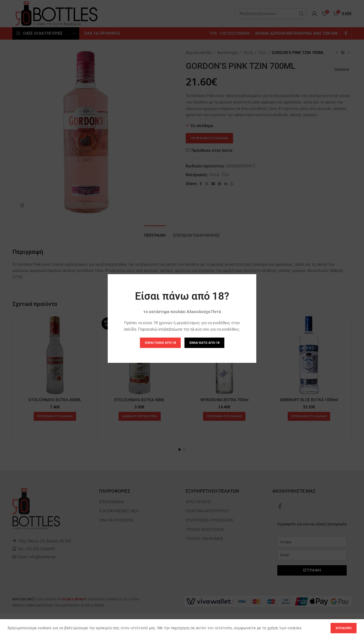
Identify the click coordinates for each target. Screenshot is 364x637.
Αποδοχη (344, 628)
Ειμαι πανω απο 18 (160, 343)
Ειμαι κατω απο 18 (204, 343)
